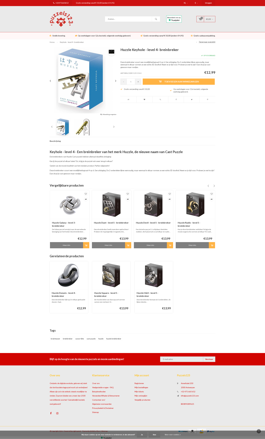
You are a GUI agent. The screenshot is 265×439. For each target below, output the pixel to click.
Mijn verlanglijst (141, 396)
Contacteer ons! (98, 400)
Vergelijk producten (142, 400)
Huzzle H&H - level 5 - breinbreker (147, 294)
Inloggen (208, 3)
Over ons (96, 383)
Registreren (139, 383)
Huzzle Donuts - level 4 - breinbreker (64, 294)
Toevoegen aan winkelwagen (181, 81)
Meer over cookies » (173, 435)
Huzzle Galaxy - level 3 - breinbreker (64, 224)
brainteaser (55, 339)
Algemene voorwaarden (102, 404)
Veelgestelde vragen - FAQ (103, 387)
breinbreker (67, 339)
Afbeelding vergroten (109, 114)
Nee (154, 435)
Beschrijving (55, 141)
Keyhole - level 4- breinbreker (72, 42)
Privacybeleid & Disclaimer (103, 408)
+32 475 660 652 (188, 391)
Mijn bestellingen (141, 387)
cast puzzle (91, 339)
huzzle (100, 339)
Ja (142, 435)
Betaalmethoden (99, 391)
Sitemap (95, 412)
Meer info (66, 245)
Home (52, 42)
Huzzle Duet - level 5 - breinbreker (111, 222)
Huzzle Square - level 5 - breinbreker (106, 294)
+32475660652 (62, 3)
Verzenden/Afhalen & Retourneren (106, 396)
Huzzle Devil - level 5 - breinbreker (153, 222)
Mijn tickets (139, 391)
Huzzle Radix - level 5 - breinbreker (189, 224)
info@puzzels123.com (190, 396)
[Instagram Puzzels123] (57, 413)
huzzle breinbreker (113, 339)
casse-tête (79, 339)
